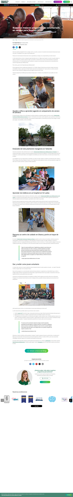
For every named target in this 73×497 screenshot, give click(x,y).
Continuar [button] (68, 494)
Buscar (71, 1)
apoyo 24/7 (20, 313)
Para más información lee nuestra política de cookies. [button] (12, 495)
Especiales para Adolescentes (19, 342)
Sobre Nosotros (48, 1)
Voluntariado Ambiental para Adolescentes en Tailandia (45, 152)
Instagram (40, 342)
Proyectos (17, 1)
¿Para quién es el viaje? (31, 1)
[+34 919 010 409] (29, 383)
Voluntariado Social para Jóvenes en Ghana (26, 239)
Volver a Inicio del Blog (37, 350)
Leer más (36, 406)
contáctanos (47, 340)
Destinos (23, 1)
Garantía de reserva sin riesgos (63, 5)
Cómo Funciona (40, 1)
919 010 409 (45, 378)
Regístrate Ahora (58, 1)
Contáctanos (66, 1)
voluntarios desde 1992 (14, 5)
